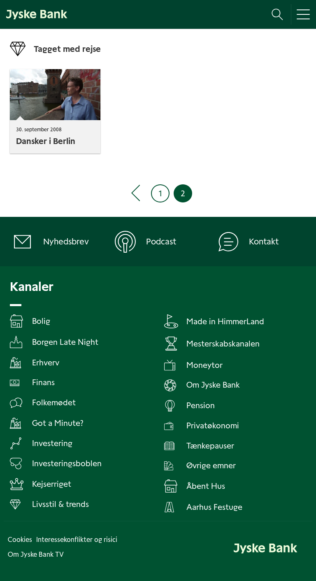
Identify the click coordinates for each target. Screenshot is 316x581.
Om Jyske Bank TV (36, 554)
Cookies (20, 539)
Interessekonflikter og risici (76, 539)
